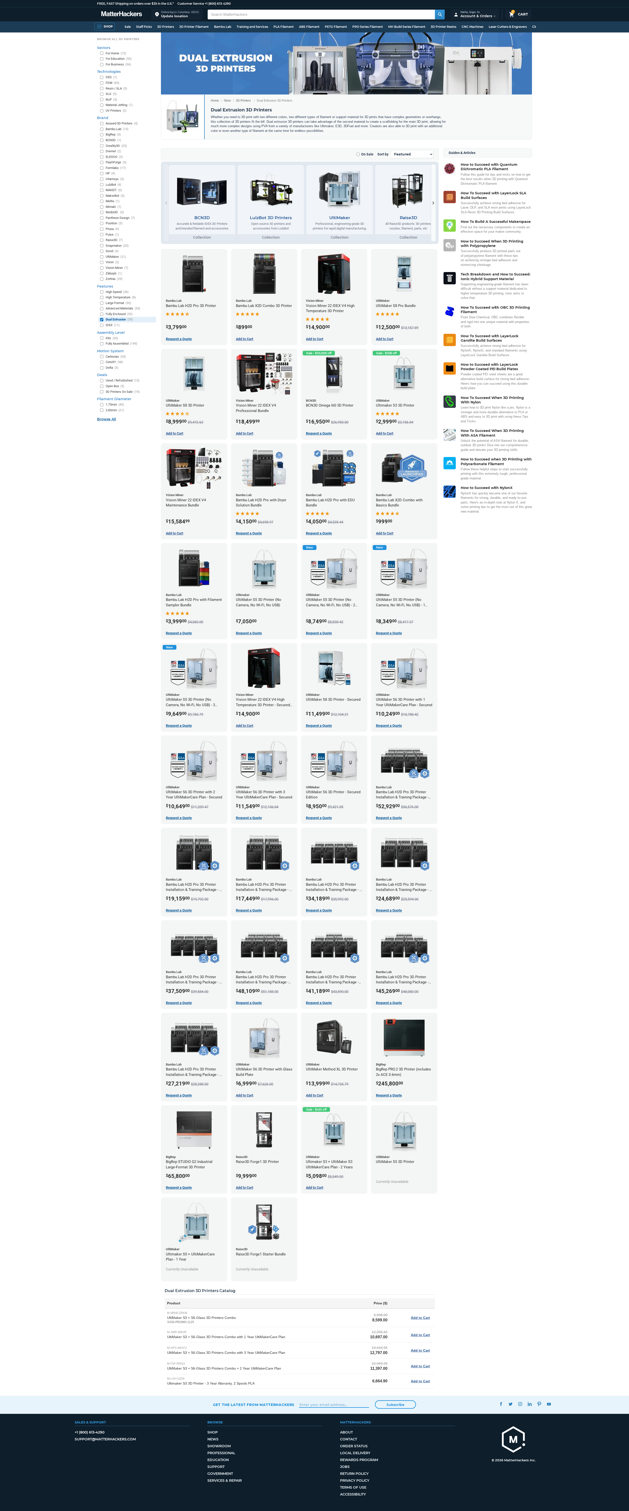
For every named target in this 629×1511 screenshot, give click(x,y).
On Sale (367, 154)
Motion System (110, 351)
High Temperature (121, 297)
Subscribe (395, 1405)
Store (227, 100)
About (346, 1432)
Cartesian (116, 356)
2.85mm (115, 410)
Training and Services (252, 27)
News (212, 1439)
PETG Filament (336, 27)
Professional (221, 1453)
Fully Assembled (121, 343)
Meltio (113, 201)
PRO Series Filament (367, 27)
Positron (114, 223)
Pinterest (539, 1404)
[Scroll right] (433, 203)
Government (220, 1473)
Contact (348, 1439)
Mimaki (113, 207)
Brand (102, 118)
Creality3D (116, 146)
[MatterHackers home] (121, 14)
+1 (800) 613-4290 (218, 3)
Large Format (118, 303)
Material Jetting (119, 105)
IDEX (113, 325)
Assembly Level (111, 332)
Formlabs (116, 168)
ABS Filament (309, 27)
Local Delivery (355, 1453)
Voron (112, 262)
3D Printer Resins (443, 27)
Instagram (520, 1404)
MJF (111, 99)
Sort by (382, 154)
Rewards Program (359, 1460)
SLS (111, 94)
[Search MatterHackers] (440, 14)
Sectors (103, 48)
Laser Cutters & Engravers (508, 27)
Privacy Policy (354, 1480)
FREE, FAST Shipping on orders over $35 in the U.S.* (135, 3)
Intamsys (115, 179)
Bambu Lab (222, 27)
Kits (112, 338)
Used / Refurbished (123, 380)
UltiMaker (116, 257)
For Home (116, 53)
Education (218, 1460)
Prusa (112, 229)
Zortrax (114, 279)
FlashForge (116, 162)
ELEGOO (114, 157)
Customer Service (190, 3)
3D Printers (165, 27)
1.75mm (115, 404)
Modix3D (115, 212)
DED (111, 77)
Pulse (112, 234)
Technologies (109, 71)
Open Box (115, 386)
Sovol (112, 251)
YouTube (549, 1404)
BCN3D (113, 140)
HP (110, 173)
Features (105, 286)
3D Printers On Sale (123, 392)
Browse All (106, 419)
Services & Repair (224, 1480)
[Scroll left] (166, 203)
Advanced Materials (123, 308)
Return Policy (354, 1473)
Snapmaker (117, 245)
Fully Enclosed (119, 314)
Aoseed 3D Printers (122, 123)
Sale (128, 27)
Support (216, 1467)
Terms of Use (353, 1487)
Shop (212, 1432)
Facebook (501, 1404)
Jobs (345, 1467)
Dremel (113, 151)
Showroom (219, 1446)
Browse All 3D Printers (118, 39)
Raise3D (114, 240)
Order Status (354, 1446)
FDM (112, 83)
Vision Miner (117, 268)
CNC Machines (472, 27)
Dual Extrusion (119, 319)
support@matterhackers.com (105, 1439)
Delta (112, 367)
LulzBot (113, 184)
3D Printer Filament (194, 27)
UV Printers (116, 110)
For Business (118, 64)
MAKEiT (114, 190)
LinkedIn (530, 1404)
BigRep (113, 134)
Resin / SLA (116, 88)
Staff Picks (144, 27)
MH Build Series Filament (406, 27)
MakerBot (115, 196)
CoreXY (114, 362)
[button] (177, 14)
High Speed (117, 292)
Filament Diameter (114, 399)
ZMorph (114, 273)
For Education (119, 59)
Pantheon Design (120, 218)
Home (215, 100)
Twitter (510, 1404)
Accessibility (353, 1494)
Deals (102, 375)
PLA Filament (283, 27)
